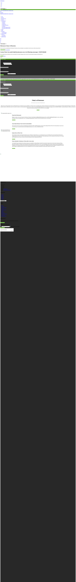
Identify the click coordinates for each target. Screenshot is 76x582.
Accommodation (3, 20)
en (1, 3)
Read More (13, 139)
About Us (2, 17)
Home (2, 16)
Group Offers (4, 35)
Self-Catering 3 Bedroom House (6, 27)
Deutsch (2, 194)
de (1, 2)
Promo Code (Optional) (3, 73)
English (2, 195)
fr (1, 5)
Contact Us (3, 34)
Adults (1, 65)
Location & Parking (3, 33)
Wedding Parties (3, 36)
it (1, 6)
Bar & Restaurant (3, 18)
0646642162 (2, 0)
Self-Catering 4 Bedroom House (6, 28)
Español (2, 196)
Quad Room (3, 26)
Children (1, 69)
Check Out (2, 64)
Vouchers (2, 19)
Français (2, 197)
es (1, 4)
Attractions (3, 31)
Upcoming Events (4, 32)
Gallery (2, 30)
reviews (2, 29)
